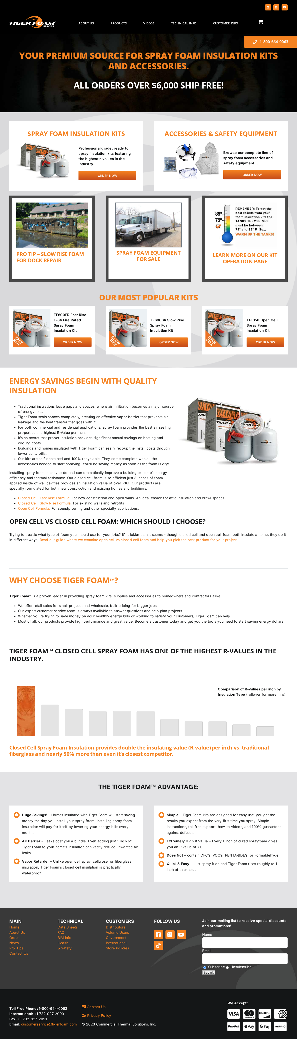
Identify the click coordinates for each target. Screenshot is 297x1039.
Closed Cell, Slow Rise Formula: (45, 503)
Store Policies (117, 948)
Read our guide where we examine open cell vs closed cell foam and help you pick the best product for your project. (139, 540)
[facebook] (268, 7)
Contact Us (18, 953)
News (14, 943)
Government (116, 937)
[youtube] (285, 7)
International (116, 943)
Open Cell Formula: (34, 508)
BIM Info (65, 937)
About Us (17, 932)
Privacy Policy (98, 1015)
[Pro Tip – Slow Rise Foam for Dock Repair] (52, 225)
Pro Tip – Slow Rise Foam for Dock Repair (50, 257)
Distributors (115, 927)
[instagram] (276, 7)
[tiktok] (158, 945)
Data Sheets (68, 927)
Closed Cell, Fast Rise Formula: (44, 498)
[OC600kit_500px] (224, 310)
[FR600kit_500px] (31, 310)
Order (14, 937)
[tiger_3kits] (45, 142)
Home (14, 927)
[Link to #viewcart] (271, 22)
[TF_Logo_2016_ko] (32, 17)
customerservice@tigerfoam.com (49, 1024)
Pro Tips (16, 948)
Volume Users (117, 932)
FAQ (61, 932)
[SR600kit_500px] (128, 310)
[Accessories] (190, 142)
